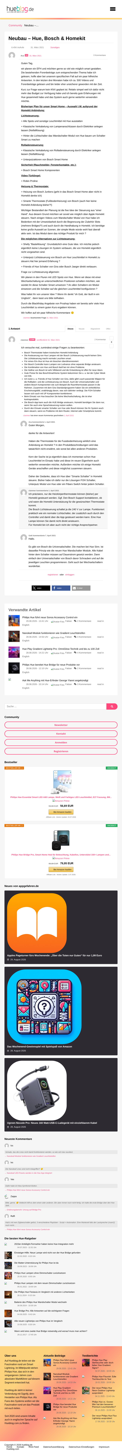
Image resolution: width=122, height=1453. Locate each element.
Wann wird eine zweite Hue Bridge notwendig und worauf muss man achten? (50, 1331)
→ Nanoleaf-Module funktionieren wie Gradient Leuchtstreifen (30, 1156)
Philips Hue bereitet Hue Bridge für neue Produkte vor (65, 1407)
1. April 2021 (69, 415)
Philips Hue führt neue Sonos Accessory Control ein (65, 1363)
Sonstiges (55, 47)
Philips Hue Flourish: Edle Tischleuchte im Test (104, 1377)
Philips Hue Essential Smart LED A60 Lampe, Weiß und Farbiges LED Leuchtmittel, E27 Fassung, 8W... (61, 797)
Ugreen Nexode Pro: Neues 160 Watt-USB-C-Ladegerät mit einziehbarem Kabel (52, 1123)
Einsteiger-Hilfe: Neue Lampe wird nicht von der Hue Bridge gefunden (47, 1253)
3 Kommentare (84, 684)
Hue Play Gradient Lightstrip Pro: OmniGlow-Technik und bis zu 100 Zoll (65, 1392)
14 (26, 55)
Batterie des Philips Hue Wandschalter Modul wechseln (40, 1302)
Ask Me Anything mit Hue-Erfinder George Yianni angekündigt (65, 1421)
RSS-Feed (34, 1447)
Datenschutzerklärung (53, 1447)
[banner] (19, 9)
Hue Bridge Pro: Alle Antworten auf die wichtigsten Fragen (41, 1311)
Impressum (104, 1447)
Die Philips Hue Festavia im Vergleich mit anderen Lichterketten (44, 1292)
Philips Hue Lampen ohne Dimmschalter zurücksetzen (40, 1273)
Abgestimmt (95, 329)
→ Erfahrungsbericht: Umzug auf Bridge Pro (22, 1210)
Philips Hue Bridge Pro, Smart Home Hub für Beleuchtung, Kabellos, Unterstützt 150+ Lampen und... (61, 854)
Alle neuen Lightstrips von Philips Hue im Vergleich (38, 1321)
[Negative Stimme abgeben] (112, 346)
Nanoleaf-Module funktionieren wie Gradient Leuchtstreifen (65, 1376)
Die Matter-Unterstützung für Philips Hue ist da (36, 1263)
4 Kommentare (84, 637)
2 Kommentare (84, 621)
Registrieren (61, 751)
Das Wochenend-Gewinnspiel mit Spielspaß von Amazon (39, 1046)
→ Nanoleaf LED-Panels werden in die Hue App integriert (28, 1173)
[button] (41, 588)
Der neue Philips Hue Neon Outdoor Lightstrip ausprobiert (103, 1390)
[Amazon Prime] (61, 801)
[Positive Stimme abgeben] (112, 338)
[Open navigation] (112, 9)
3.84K (32, 340)
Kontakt (61, 733)
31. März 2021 (52, 318)
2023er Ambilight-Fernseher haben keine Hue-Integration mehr (44, 1244)
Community (15, 25)
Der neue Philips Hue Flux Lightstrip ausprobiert (104, 1416)
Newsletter (61, 725)
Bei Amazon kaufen (63, 812)
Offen (108, 329)
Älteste (70, 329)
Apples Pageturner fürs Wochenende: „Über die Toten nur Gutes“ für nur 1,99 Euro (54, 955)
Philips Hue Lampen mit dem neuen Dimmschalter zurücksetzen (44, 1283)
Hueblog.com (12, 1423)
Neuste (81, 329)
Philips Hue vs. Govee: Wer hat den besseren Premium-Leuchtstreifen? (104, 1404)
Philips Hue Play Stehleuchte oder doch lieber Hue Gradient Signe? (102, 1364)
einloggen (69, 574)
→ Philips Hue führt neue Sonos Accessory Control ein (27, 1190)
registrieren (53, 574)
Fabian (68, 621)
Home (9, 1447)
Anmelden (61, 742)
